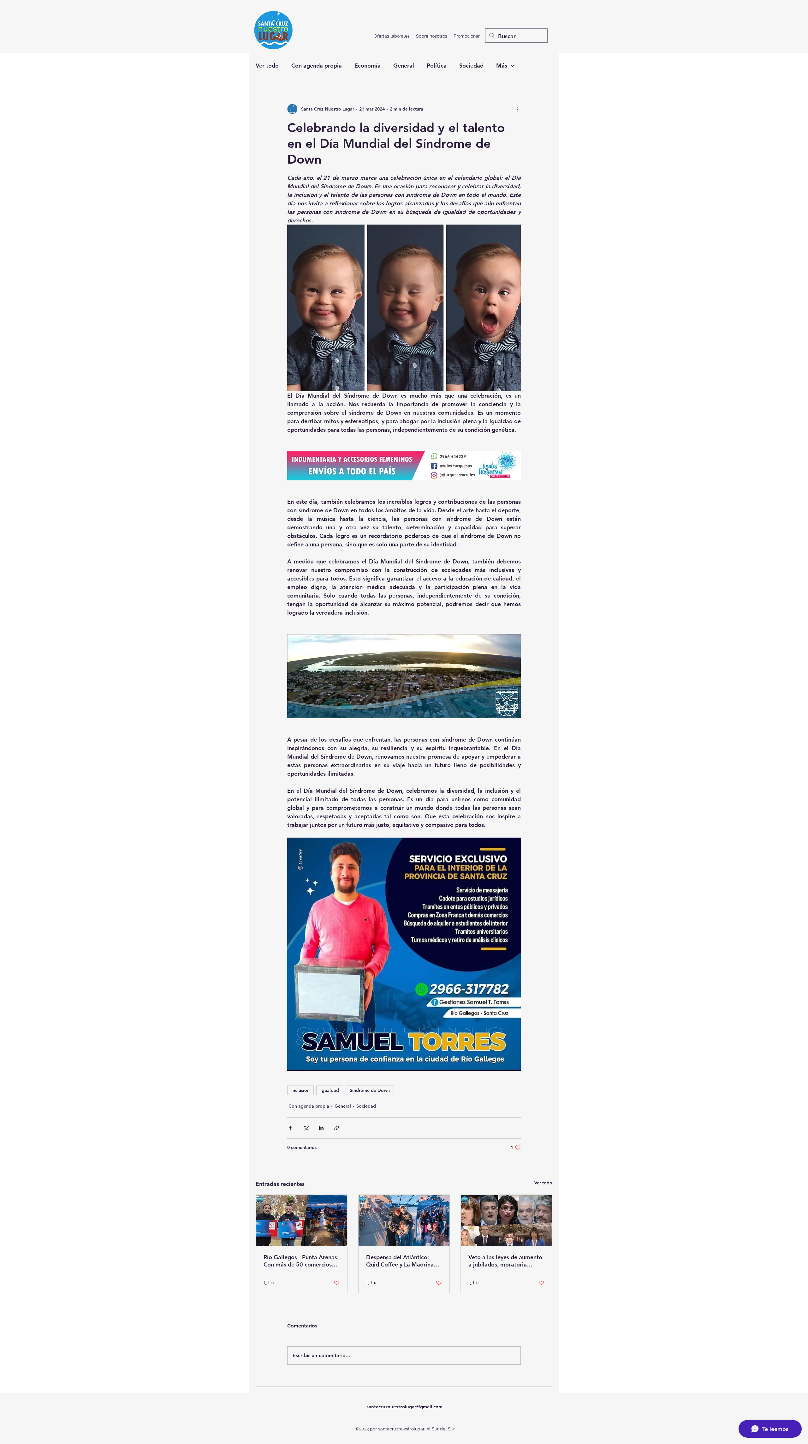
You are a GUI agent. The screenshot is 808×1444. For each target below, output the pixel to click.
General (403, 65)
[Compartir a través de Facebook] (290, 1128)
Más (501, 65)
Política (437, 65)
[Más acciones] (517, 109)
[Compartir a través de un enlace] (337, 1128)
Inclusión (300, 1090)
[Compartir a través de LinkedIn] (321, 1128)
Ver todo (267, 65)
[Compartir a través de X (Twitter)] (306, 1128)
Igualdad (329, 1090)
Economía (367, 65)
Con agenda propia (316, 65)
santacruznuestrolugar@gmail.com (404, 1407)
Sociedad (471, 65)
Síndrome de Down (370, 1090)
